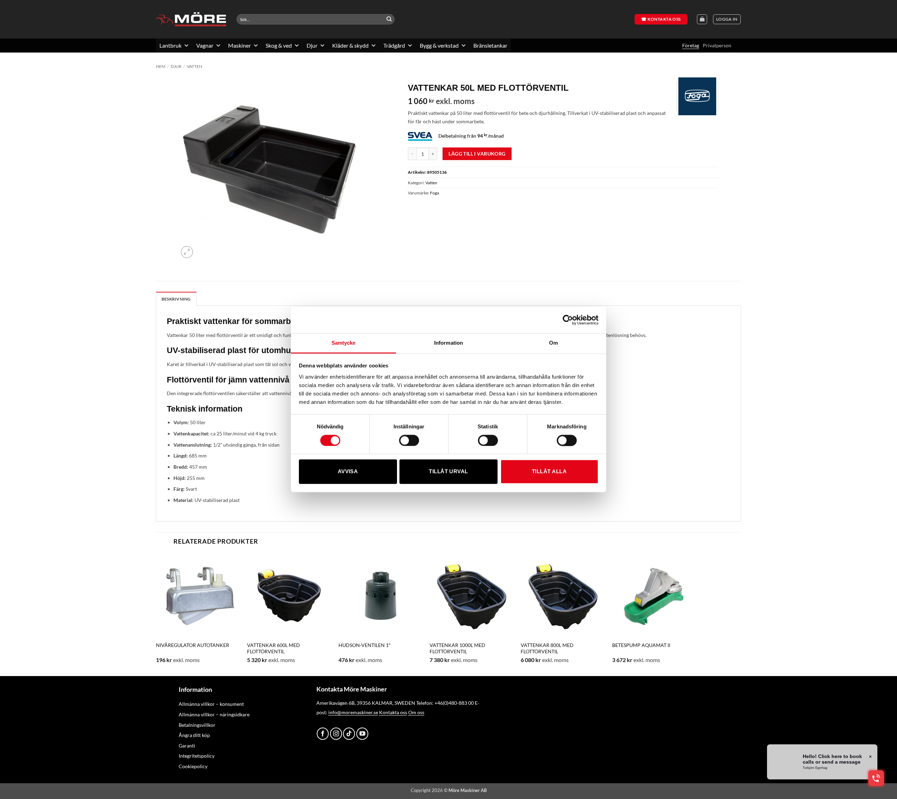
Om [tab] (553, 343)
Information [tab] (448, 343)
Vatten (194, 66)
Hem (160, 66)
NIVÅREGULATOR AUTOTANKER (192, 645)
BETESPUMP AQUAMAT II (641, 645)
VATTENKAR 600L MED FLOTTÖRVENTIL (273, 648)
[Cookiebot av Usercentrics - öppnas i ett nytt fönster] (567, 320)
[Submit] (389, 19)
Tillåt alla (549, 472)
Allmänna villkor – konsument (211, 704)
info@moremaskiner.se (353, 712)
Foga (434, 193)
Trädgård (394, 45)
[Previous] (156, 614)
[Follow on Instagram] (336, 733)
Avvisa (348, 472)
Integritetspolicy (196, 756)
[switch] (409, 440)
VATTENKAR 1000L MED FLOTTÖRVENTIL (457, 648)
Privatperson (717, 45)
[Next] (696, 614)
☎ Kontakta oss (661, 19)
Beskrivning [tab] (176, 299)
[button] (727, 19)
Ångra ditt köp (194, 735)
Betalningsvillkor (197, 725)
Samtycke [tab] (343, 343)
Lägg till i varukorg (476, 154)
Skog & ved (279, 45)
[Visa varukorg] (702, 19)
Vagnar (204, 45)
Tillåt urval (448, 472)
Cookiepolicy (193, 766)
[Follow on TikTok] (349, 733)
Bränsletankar (490, 45)
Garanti (187, 746)
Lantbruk (170, 45)
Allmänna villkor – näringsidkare (214, 714)
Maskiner (239, 45)
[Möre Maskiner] (191, 19)
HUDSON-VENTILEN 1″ (364, 645)
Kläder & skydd (350, 45)
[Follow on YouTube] (362, 733)
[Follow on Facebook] (323, 733)
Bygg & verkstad (439, 45)
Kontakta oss (393, 712)
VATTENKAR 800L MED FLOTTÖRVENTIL (547, 648)
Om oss (416, 712)
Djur (312, 45)
